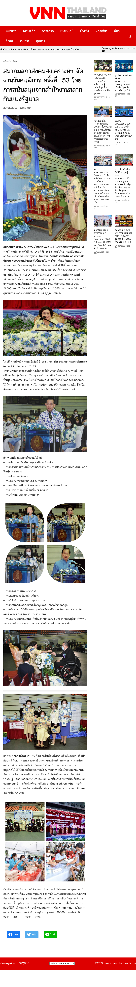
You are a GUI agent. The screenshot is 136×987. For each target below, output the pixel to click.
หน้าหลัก (7, 61)
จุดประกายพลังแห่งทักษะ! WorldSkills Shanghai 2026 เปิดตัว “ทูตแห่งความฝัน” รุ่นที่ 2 (123, 82)
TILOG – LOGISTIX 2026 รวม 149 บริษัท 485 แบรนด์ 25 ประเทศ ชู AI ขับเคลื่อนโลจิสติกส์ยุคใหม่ (123, 130)
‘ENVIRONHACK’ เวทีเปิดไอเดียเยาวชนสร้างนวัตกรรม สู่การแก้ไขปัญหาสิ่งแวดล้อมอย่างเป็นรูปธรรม (102, 84)
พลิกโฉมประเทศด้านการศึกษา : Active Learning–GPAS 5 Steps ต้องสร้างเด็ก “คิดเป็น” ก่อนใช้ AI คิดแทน (102, 239)
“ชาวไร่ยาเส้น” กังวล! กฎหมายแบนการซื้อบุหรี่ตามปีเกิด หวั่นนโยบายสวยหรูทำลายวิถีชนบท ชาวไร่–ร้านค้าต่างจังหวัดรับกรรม (103, 131)
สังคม (15, 61)
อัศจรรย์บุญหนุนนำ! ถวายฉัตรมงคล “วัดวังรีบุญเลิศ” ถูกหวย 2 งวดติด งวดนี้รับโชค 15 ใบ (123, 236)
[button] (129, 36)
